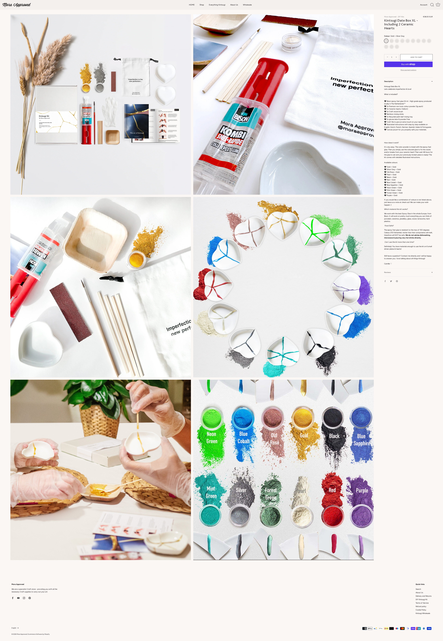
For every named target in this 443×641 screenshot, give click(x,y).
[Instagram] (24, 598)
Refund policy (421, 606)
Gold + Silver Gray (386, 41)
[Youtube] (18, 598)
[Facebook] (13, 598)
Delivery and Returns (423, 596)
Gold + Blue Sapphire (418, 41)
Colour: (394, 36)
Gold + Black (402, 41)
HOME (192, 5)
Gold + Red (397, 47)
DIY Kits (401, 17)
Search (418, 589)
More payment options (408, 70)
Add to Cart (416, 57)
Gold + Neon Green (429, 41)
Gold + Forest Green (424, 41)
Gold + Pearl (397, 41)
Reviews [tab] (387, 272)
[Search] (432, 4)
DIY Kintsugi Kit (421, 599)
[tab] (408, 176)
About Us (234, 5)
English (14, 628)
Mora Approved (390, 17)
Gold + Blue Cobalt (413, 41)
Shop (202, 5)
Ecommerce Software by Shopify (39, 634)
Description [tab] (388, 81)
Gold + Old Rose (392, 41)
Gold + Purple (392, 47)
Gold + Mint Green (386, 47)
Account (423, 5)
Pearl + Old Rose (408, 41)
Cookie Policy (421, 610)
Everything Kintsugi (217, 5)
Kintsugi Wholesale (423, 613)
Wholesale (247, 5)
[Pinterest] (29, 598)
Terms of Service (422, 603)
